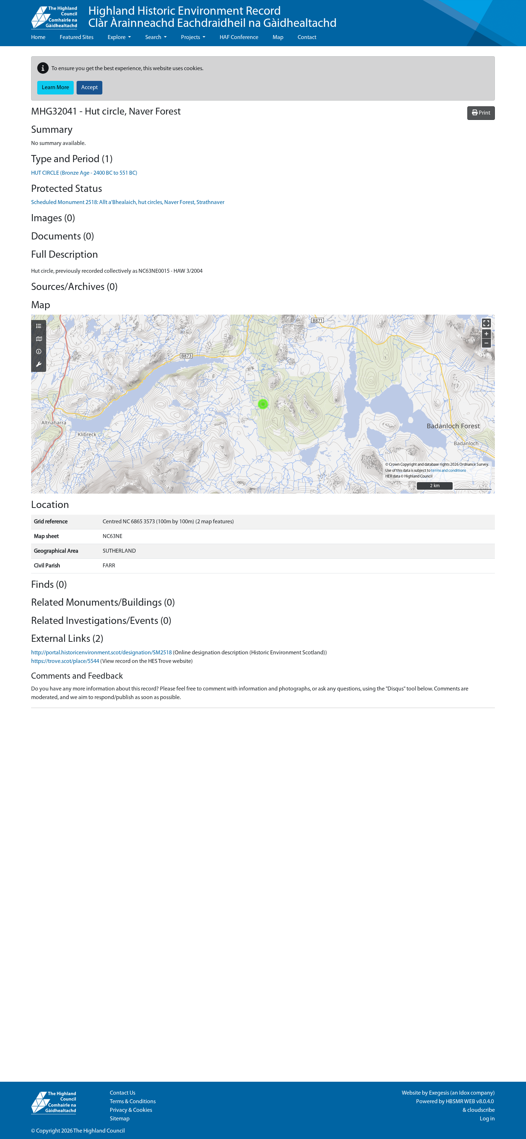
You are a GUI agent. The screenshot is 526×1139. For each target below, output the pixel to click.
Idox (464, 1093)
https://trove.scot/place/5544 (65, 661)
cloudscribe (481, 1110)
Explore (117, 37)
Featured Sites (76, 37)
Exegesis (439, 1093)
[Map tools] (38, 365)
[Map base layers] (38, 339)
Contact (307, 37)
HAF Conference (239, 37)
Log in (487, 1119)
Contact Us (122, 1093)
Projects (191, 37)
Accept (89, 88)
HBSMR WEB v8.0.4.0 (470, 1102)
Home (38, 37)
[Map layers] (38, 326)
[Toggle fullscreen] (486, 323)
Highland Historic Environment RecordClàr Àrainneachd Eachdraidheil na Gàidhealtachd (212, 18)
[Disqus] (263, 803)
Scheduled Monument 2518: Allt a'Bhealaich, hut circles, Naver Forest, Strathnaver (127, 202)
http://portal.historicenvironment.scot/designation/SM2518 (101, 653)
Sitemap (120, 1119)
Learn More (55, 88)
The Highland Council (99, 1131)
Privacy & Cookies (131, 1110)
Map (278, 37)
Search (153, 37)
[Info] (38, 352)
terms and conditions (448, 471)
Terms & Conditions (133, 1102)
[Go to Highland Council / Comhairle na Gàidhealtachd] (54, 14)
